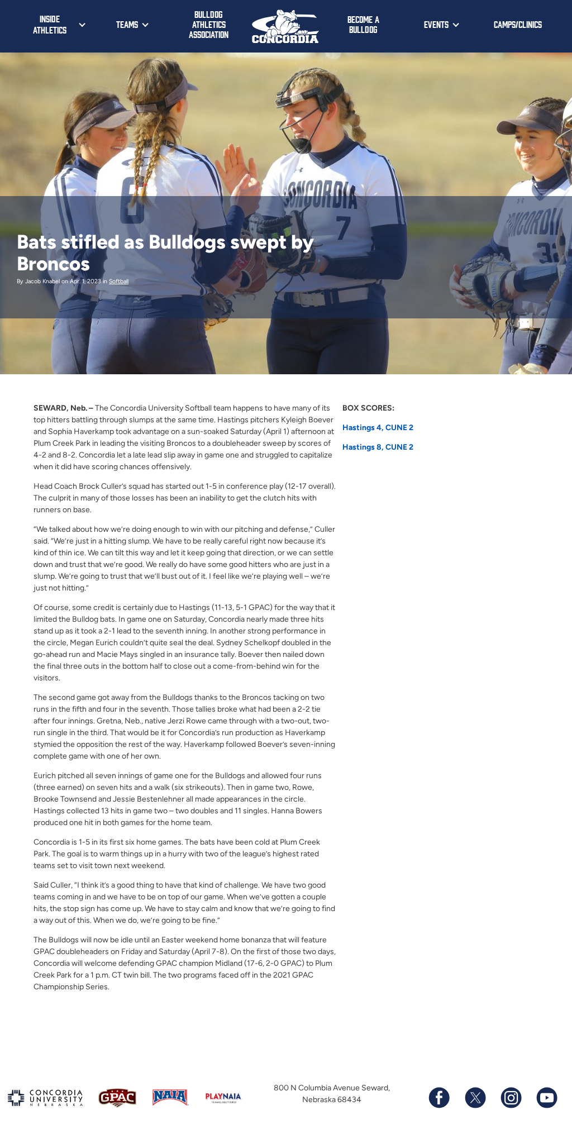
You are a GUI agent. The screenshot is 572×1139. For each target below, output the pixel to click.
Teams (127, 24)
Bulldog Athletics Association (208, 24)
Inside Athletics (49, 24)
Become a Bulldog (363, 24)
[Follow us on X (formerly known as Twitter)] (475, 1098)
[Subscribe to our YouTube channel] (546, 1098)
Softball (118, 281)
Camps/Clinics (518, 24)
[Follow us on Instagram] (510, 1098)
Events (436, 24)
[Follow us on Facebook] (439, 1098)
